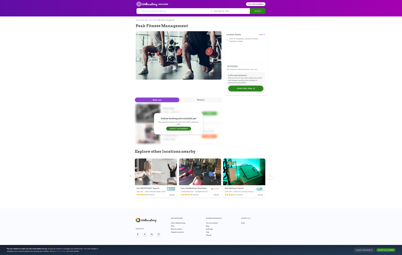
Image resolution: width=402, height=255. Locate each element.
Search (257, 11)
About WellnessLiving (178, 223)
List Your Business (255, 4)
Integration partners (177, 232)
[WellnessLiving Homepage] (148, 220)
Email (243, 223)
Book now (157, 100)
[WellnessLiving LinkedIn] (152, 234)
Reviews (200, 100)
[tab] (157, 100)
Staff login (209, 229)
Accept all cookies (386, 250)
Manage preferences (364, 250)
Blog (207, 226)
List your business (212, 223)
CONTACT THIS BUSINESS (178, 129)
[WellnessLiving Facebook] (138, 234)
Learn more (254, 69)
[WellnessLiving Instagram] (159, 234)
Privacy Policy (61, 251)
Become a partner (176, 229)
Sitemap (208, 235)
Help (207, 232)
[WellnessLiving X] (145, 234)
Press (173, 226)
